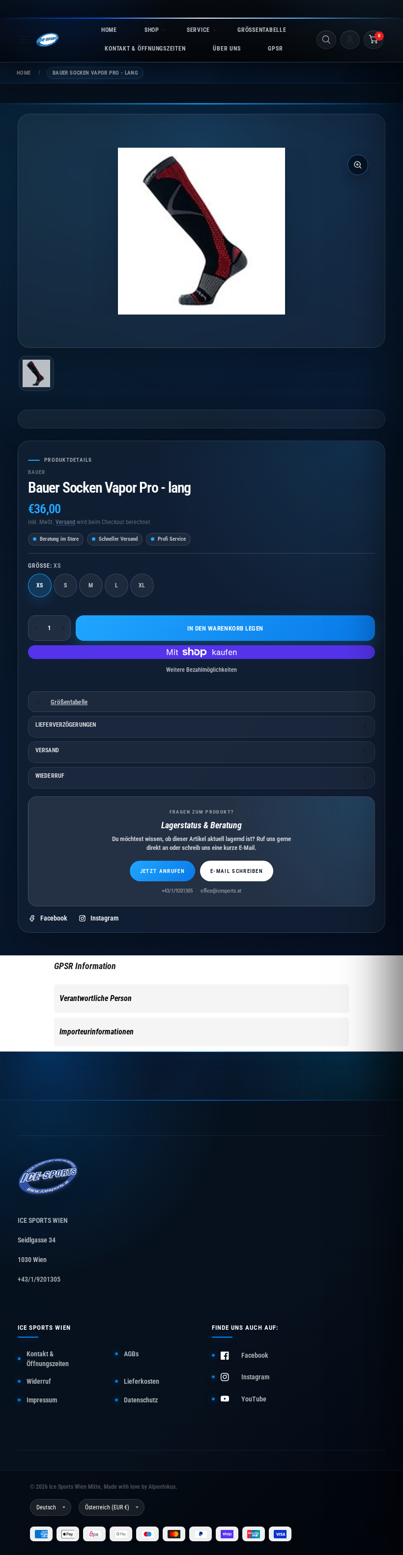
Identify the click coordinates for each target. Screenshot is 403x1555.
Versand (65, 522)
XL (142, 585)
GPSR (275, 48)
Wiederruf (49, 775)
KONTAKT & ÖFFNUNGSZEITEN (145, 48)
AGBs (131, 1354)
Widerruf (39, 1381)
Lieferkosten (141, 1381)
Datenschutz (141, 1400)
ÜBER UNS (226, 48)
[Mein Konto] (350, 39)
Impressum (42, 1400)
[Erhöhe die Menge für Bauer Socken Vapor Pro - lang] (63, 628)
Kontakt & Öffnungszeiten (48, 1359)
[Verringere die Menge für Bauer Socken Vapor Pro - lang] (36, 628)
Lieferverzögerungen (65, 724)
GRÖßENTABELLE (261, 29)
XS (40, 585)
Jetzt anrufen (162, 871)
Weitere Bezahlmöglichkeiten (201, 669)
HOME (109, 29)
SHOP (151, 29)
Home (24, 73)
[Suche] (326, 39)
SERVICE (198, 29)
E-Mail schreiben (236, 871)
